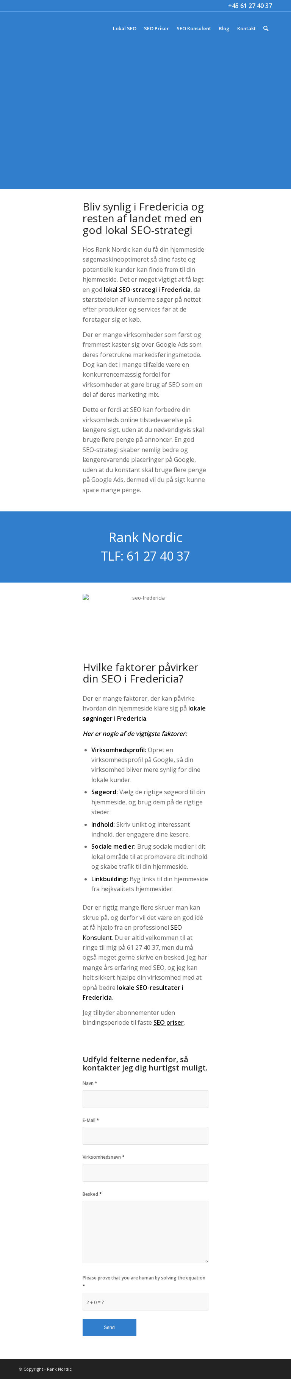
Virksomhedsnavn (104, 1157)
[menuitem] (124, 28)
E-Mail (91, 1120)
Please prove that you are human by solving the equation (144, 1282)
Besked (92, 1194)
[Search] (266, 28)
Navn (90, 1083)
